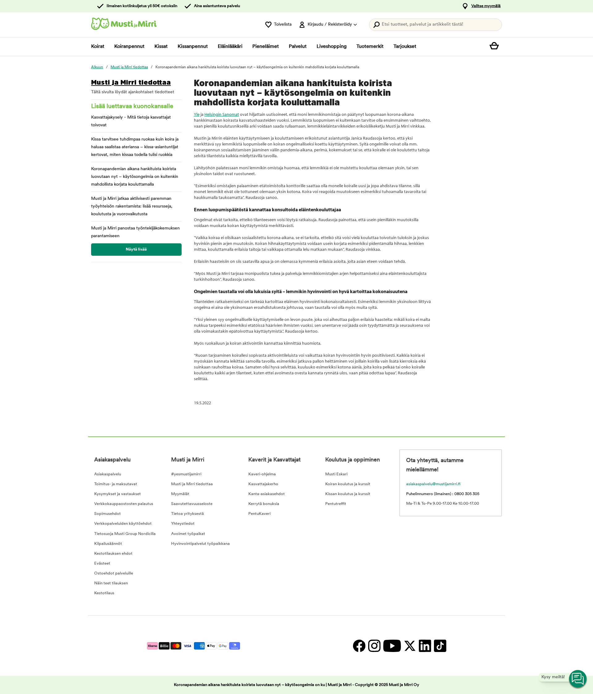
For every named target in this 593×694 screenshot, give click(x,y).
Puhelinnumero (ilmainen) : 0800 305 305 (442, 494)
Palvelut (298, 46)
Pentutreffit (335, 504)
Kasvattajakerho (263, 484)
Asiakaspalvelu (107, 474)
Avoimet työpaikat (188, 534)
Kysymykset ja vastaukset (117, 494)
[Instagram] (374, 645)
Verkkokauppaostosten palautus (123, 504)
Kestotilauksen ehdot (113, 554)
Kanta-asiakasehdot (266, 494)
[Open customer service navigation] (578, 679)
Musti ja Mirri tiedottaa (131, 82)
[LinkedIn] (424, 645)
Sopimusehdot (107, 514)
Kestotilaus (104, 593)
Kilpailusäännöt (108, 544)
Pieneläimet (265, 46)
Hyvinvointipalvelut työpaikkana (200, 544)
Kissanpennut (193, 46)
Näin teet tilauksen (111, 583)
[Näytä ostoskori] (496, 46)
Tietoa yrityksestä (187, 514)
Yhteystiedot (183, 524)
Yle (197, 114)
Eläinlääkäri (230, 46)
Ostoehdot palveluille (113, 573)
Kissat (161, 46)
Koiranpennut (129, 46)
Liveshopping (332, 46)
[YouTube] (392, 645)
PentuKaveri (259, 514)
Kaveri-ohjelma (262, 474)
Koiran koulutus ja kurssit (347, 484)
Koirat (97, 46)
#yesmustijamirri (186, 474)
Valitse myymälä (486, 6)
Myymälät (180, 494)
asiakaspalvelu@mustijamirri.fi (433, 484)
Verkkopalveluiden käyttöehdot (123, 524)
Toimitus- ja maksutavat (115, 484)
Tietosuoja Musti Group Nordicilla (125, 534)
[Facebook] (359, 645)
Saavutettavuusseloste (191, 504)
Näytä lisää (136, 249)
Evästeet (102, 564)
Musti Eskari (336, 474)
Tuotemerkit (370, 46)
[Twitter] (409, 645)
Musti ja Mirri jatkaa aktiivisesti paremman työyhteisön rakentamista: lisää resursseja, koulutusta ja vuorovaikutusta (131, 206)
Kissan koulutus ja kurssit (347, 494)
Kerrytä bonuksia (263, 504)
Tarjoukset (404, 46)
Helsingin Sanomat (221, 114)
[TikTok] (439, 645)
